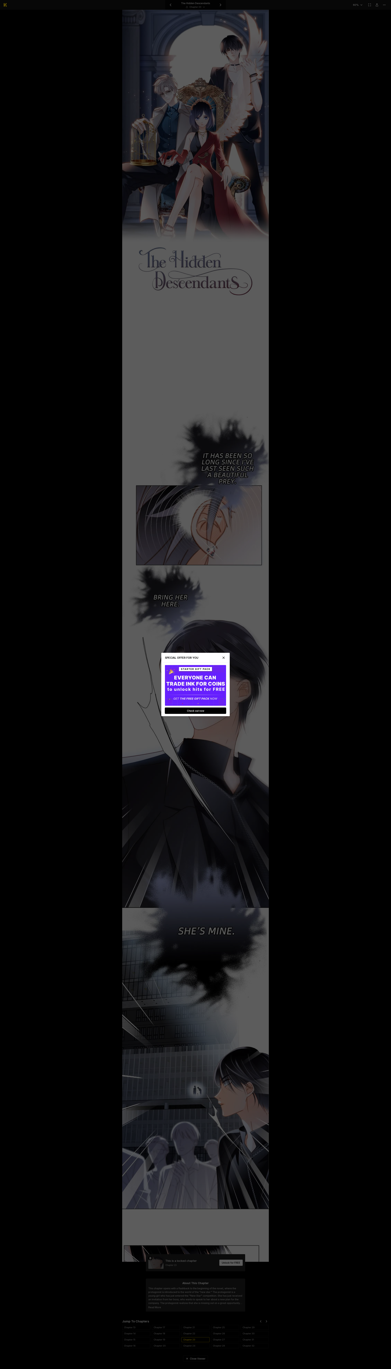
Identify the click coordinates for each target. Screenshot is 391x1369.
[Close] (223, 657)
